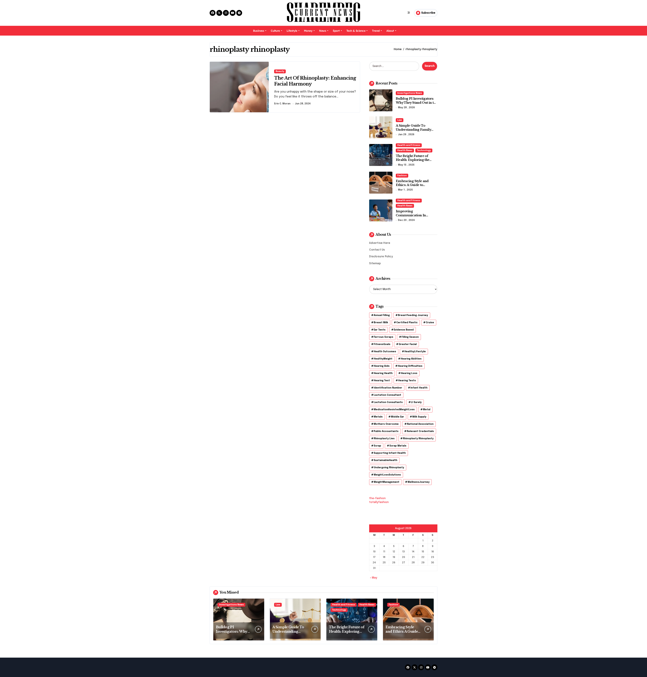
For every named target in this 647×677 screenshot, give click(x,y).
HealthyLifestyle (415, 351)
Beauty (280, 71)
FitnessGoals (382, 344)
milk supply (419, 417)
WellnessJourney (418, 482)
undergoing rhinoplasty (389, 467)
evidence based (404, 330)
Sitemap (375, 263)
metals (378, 417)
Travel (376, 30)
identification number (388, 388)
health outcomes (385, 351)
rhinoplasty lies (384, 438)
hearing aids (382, 366)
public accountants (386, 431)
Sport (336, 30)
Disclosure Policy (381, 256)
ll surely (416, 402)
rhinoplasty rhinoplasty (418, 438)
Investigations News (409, 93)
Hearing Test (382, 380)
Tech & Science (355, 30)
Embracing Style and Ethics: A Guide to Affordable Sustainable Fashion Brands (414, 187)
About (390, 30)
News (322, 30)
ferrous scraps (383, 337)
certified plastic (407, 322)
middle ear (397, 417)
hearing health (383, 373)
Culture (275, 30)
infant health (418, 388)
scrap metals (397, 446)
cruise (430, 322)
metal (426, 409)
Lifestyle (292, 30)
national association (420, 424)
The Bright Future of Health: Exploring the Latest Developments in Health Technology (414, 162)
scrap (377, 446)
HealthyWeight (383, 359)
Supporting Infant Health (390, 453)
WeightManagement (386, 482)
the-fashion (377, 498)
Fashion (402, 176)
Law (399, 120)
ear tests (380, 330)
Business (258, 30)
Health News (404, 150)
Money (308, 30)
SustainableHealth (385, 460)
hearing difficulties (410, 366)
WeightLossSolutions (387, 475)
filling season (410, 337)
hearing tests (407, 380)
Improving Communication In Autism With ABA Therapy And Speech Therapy (416, 217)
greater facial (408, 344)
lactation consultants (388, 402)
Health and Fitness (408, 145)
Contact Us (377, 249)
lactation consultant (387, 395)
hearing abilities (411, 359)
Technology (424, 150)
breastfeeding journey (413, 315)
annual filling (382, 315)
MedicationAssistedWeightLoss (394, 409)
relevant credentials (420, 431)
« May (373, 577)
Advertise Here (379, 243)
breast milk (381, 322)
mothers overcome (386, 424)
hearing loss (409, 373)
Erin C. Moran (282, 104)
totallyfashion (379, 502)
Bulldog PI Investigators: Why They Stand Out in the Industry (416, 102)
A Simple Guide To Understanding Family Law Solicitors (413, 129)
